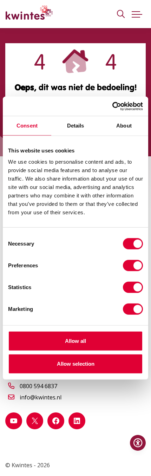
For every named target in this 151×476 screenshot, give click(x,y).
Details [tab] (75, 126)
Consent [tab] (27, 126)
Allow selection (75, 364)
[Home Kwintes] (29, 14)
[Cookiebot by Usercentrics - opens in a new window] (112, 106)
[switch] (133, 265)
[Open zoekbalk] (121, 14)
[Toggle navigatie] (137, 14)
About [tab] (124, 126)
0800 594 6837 (38, 386)
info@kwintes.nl (40, 397)
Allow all (75, 341)
